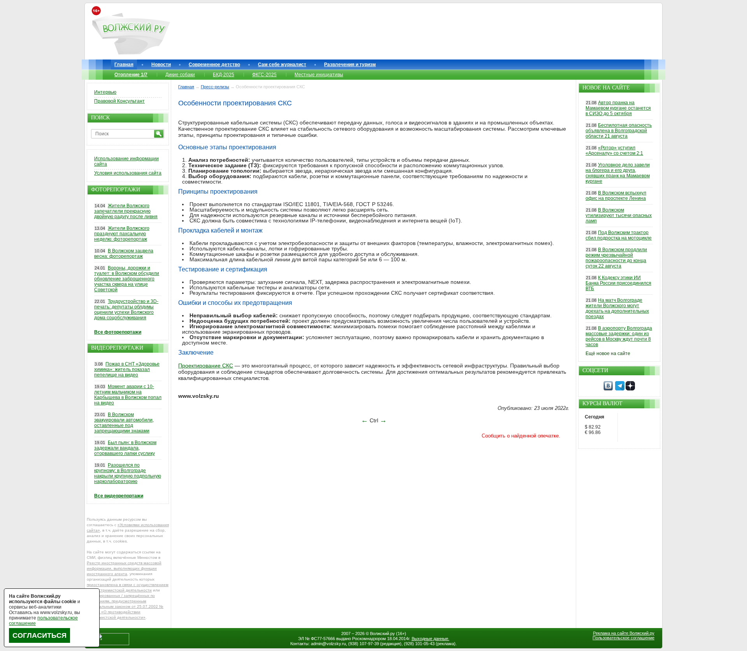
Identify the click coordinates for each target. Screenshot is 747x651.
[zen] (630, 389)
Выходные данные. (430, 638)
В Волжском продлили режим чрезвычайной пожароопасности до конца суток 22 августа (616, 258)
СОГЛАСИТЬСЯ (39, 635)
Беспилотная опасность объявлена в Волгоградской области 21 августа (619, 130)
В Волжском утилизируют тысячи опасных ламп (619, 215)
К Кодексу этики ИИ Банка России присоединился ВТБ (618, 283)
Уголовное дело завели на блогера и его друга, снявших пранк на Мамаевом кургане (618, 173)
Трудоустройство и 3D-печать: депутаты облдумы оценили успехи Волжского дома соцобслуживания (126, 309)
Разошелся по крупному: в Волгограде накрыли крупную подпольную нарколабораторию (127, 473)
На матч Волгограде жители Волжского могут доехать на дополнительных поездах (617, 308)
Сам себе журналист (282, 64)
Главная (123, 64)
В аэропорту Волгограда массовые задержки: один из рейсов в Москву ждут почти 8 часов (619, 336)
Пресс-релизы (215, 86)
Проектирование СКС (205, 365)
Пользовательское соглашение (623, 637)
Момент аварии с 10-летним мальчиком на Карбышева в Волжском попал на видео (127, 395)
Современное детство (214, 64)
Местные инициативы (319, 74)
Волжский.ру (382, 633)
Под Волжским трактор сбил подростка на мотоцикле (619, 235)
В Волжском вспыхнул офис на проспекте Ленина (616, 195)
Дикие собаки (180, 74)
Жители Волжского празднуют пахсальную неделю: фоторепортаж (121, 234)
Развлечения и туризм (350, 64)
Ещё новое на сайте (608, 353)
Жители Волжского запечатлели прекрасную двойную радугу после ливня (126, 211)
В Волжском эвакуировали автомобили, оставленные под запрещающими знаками (124, 423)
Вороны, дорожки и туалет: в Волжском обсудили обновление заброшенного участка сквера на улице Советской (126, 278)
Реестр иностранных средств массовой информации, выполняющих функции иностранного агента (124, 568)
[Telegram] (619, 389)
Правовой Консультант (119, 101)
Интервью (105, 92)
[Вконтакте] (608, 389)
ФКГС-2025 (264, 74)
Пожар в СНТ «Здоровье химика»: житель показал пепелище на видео (127, 369)
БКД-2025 (223, 74)
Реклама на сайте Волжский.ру (623, 633)
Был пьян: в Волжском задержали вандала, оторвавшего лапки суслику (125, 448)
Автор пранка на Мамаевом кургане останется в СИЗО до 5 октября (618, 108)
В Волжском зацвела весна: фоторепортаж (123, 253)
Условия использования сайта (127, 173)
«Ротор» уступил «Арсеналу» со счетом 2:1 (614, 150)
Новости (161, 64)
